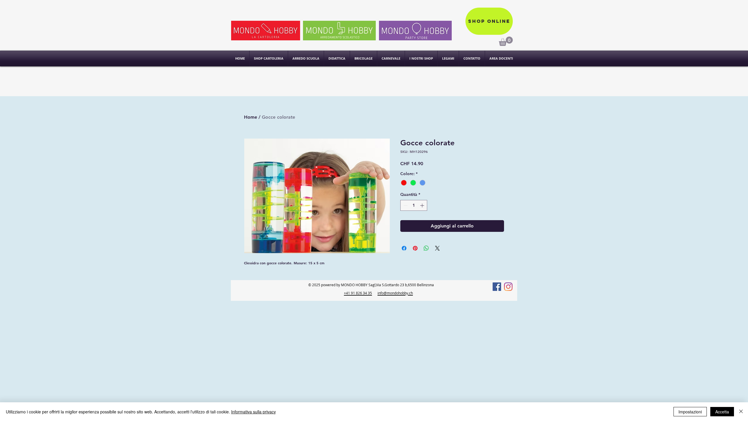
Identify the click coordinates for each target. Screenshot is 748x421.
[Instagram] (508, 286)
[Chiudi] (740, 411)
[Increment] (422, 205)
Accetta (722, 412)
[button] (421, 58)
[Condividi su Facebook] (404, 248)
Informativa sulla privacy (253, 412)
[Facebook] (497, 286)
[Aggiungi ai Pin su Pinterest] (415, 248)
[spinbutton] (413, 205)
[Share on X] (437, 248)
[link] (506, 41)
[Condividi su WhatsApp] (426, 248)
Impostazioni (690, 412)
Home (250, 117)
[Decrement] (404, 205)
